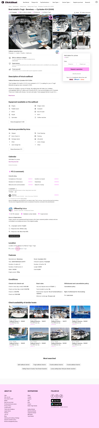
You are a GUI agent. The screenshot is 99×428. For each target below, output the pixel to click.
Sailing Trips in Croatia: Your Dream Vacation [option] (34, 368)
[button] (76, 12)
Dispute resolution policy (10, 419)
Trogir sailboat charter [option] (39, 364)
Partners (6, 412)
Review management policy (11, 421)
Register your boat (78, 2)
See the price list (13, 161)
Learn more (70, 295)
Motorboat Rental (32, 411)
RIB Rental (30, 414)
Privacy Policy (7, 405)
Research (87, 2)
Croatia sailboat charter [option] (56, 364)
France (29, 404)
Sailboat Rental (31, 409)
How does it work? (8, 398)
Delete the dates (13, 165)
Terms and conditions (9, 409)
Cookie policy (7, 407)
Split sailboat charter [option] (23, 364)
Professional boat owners (10, 404)
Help (5, 395)
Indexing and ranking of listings (11, 418)
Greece (29, 398)
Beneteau (20, 259)
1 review (14, 12)
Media (5, 400)
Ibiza (29, 402)
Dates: (65, 61)
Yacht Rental (31, 416)
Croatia (29, 397)
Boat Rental (26, 2)
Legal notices (7, 411)
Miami (29, 395)
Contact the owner (14, 236)
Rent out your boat (8, 402)
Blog (5, 416)
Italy (29, 400)
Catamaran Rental (32, 412)
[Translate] (15, 192)
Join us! (6, 414)
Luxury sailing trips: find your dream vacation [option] (63, 368)
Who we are (7, 397)
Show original (24, 198)
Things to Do (34, 2)
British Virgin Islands (32, 405)
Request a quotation (76, 69)
